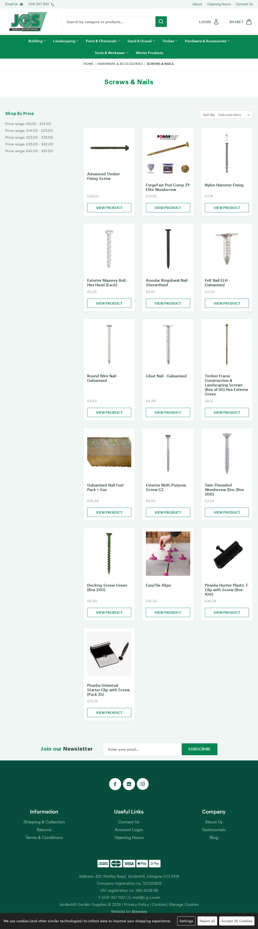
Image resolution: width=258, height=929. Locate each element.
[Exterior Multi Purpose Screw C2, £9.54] (168, 454)
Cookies (159, 904)
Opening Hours (219, 4)
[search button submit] (161, 21)
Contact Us (244, 4)
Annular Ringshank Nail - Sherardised (168, 282)
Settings (186, 921)
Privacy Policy (136, 904)
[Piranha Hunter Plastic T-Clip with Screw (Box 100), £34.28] (226, 554)
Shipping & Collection (44, 821)
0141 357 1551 (38, 4)
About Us (214, 821)
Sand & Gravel (139, 41)
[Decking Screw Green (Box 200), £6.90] (109, 554)
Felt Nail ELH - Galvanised (217, 282)
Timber (168, 41)
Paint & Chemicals (101, 41)
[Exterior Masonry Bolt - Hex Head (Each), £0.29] (109, 249)
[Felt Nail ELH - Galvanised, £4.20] (226, 249)
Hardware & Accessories (206, 41)
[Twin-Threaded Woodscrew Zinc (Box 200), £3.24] (226, 454)
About (197, 4)
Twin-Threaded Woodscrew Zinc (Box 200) (224, 489)
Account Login (129, 829)
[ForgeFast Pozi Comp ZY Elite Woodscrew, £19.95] (168, 153)
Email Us (11, 4)
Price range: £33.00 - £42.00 (29, 144)
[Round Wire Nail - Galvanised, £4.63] (109, 344)
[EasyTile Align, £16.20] (168, 554)
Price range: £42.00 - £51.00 (29, 151)
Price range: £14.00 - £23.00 (29, 130)
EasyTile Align (158, 585)
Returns (44, 829)
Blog (214, 837)
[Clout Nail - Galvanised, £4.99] (168, 344)
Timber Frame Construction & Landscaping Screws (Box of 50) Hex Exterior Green (226, 385)
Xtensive (139, 911)
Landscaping (64, 41)
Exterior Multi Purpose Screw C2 (166, 487)
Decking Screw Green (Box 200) (107, 587)
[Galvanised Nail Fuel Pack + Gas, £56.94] (109, 454)
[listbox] (234, 114)
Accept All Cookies (236, 921)
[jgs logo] (28, 21)
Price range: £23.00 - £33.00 (29, 137)
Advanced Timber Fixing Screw (103, 176)
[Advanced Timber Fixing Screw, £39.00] (109, 147)
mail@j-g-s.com (146, 897)
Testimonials (214, 829)
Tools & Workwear (110, 53)
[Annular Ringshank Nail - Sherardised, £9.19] (168, 249)
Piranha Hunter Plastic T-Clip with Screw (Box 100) (227, 589)
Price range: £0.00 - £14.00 (28, 124)
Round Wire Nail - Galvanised (102, 378)
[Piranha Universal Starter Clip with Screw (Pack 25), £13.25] (109, 654)
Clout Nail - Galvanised (166, 376)
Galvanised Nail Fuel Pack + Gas (105, 487)
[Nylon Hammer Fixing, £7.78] (226, 153)
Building (35, 41)
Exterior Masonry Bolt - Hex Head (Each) (107, 282)
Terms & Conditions (44, 837)
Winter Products (149, 53)
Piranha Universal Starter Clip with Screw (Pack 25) (108, 690)
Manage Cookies (184, 904)
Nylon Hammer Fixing (224, 185)
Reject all (207, 921)
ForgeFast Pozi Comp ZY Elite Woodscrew (168, 187)
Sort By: (209, 115)
